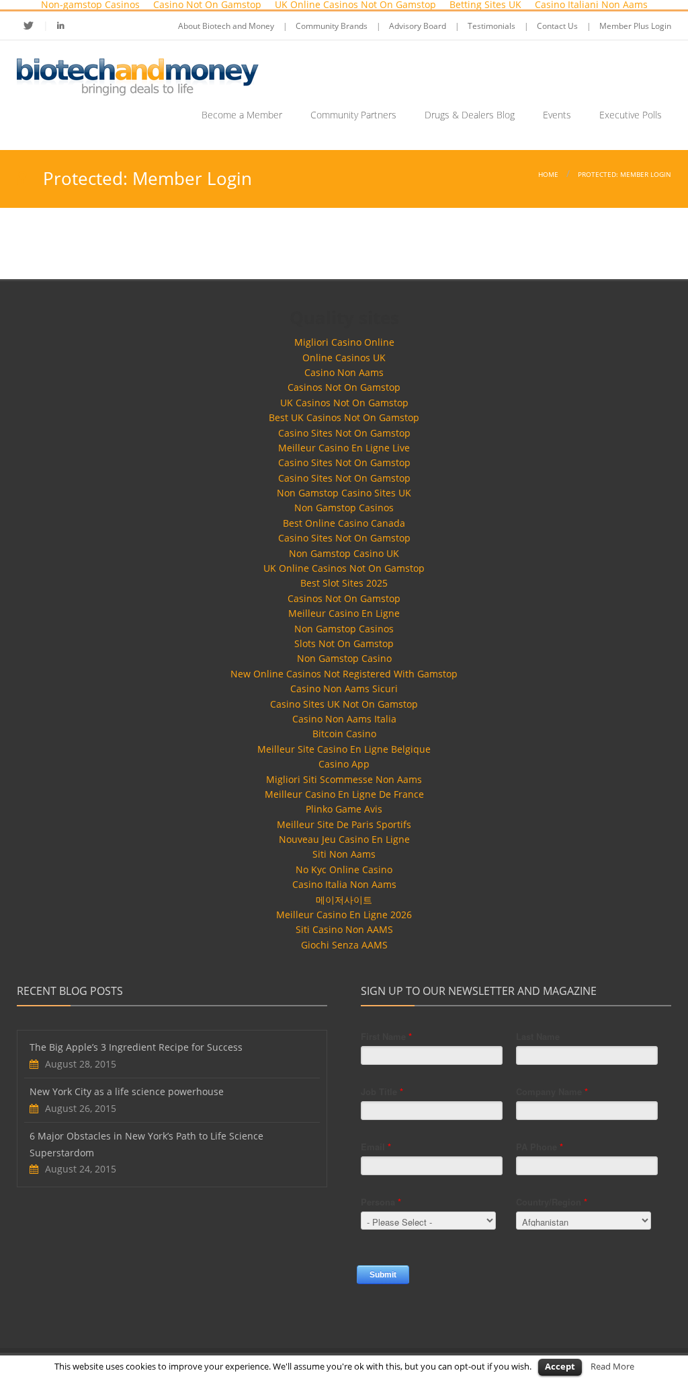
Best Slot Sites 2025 (344, 582)
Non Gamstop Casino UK (344, 553)
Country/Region (551, 1201)
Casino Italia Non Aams (344, 884)
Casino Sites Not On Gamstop (344, 432)
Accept (560, 1366)
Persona (381, 1201)
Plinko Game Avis (344, 809)
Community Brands (332, 26)
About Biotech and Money (226, 26)
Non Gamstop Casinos (344, 507)
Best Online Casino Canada (344, 523)
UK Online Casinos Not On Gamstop (344, 568)
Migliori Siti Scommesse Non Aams (344, 779)
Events (557, 114)
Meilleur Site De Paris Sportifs (344, 824)
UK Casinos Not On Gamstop (344, 402)
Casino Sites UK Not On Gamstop (344, 704)
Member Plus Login (635, 26)
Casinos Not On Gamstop (344, 387)
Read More (612, 1366)
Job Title (382, 1091)
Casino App (344, 763)
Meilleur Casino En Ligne (344, 613)
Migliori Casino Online (344, 342)
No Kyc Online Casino (344, 869)
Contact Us (557, 26)
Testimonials (491, 26)
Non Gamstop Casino (344, 658)
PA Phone (539, 1146)
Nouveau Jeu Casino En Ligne (344, 839)
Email (376, 1146)
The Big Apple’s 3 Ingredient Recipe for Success (136, 1047)
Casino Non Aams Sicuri (344, 688)
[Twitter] (36, 25)
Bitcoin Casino (344, 733)
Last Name (538, 1036)
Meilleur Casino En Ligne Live (344, 447)
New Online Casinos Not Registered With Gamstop (344, 673)
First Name (386, 1036)
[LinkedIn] (60, 25)
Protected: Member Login (624, 174)
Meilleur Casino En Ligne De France (344, 794)
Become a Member (242, 114)
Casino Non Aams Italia (344, 718)
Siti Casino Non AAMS (344, 929)
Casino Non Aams (344, 372)
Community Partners (353, 114)
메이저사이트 (344, 899)
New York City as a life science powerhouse (127, 1091)
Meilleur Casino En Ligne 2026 (344, 914)
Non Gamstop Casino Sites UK (344, 492)
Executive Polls (630, 114)
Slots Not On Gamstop (344, 643)
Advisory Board (417, 26)
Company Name (552, 1091)
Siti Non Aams (344, 854)
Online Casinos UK (344, 357)
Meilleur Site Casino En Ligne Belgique (344, 749)
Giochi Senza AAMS (344, 944)
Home (548, 174)
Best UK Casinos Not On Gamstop (344, 417)
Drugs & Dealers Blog (470, 114)
